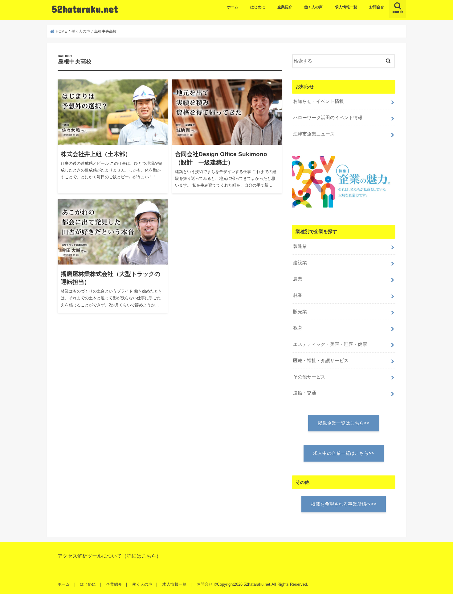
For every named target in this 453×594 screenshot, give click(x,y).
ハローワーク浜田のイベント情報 (327, 117)
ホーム (232, 7)
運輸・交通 (304, 392)
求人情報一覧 (346, 7)
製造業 (300, 246)
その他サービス (309, 376)
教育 (297, 327)
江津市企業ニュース (314, 133)
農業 (297, 279)
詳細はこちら (141, 556)
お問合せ (376, 7)
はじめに (257, 7)
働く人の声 (313, 7)
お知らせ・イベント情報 (318, 101)
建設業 (300, 262)
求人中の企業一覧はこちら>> (343, 453)
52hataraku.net (85, 9)
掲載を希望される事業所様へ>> (344, 504)
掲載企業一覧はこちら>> (343, 423)
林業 (297, 295)
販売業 (300, 311)
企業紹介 (284, 7)
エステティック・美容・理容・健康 (330, 344)
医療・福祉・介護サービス (321, 360)
